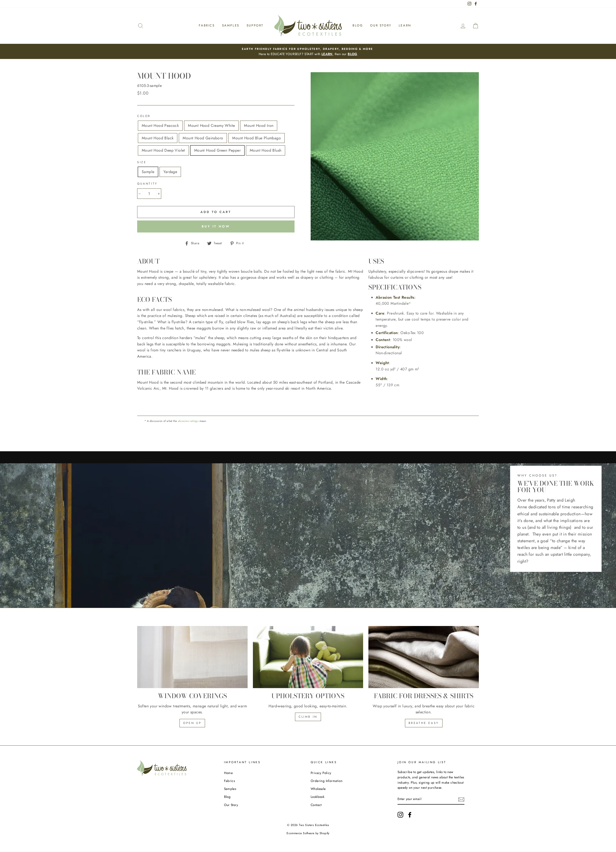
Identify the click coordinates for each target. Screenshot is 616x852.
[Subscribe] (461, 799)
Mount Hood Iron (258, 125)
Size (141, 162)
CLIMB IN (308, 717)
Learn (405, 25)
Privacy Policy (321, 772)
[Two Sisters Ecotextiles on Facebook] (410, 815)
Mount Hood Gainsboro (203, 138)
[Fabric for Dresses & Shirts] (423, 657)
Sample (148, 171)
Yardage (170, 171)
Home (228, 772)
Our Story (380, 25)
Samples (230, 25)
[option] (308, 51)
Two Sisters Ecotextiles (314, 825)
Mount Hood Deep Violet (163, 150)
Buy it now (216, 226)
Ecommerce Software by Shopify (308, 833)
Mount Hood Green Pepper (217, 150)
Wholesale (318, 788)
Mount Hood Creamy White (211, 125)
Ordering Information (326, 780)
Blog (358, 25)
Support (255, 25)
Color (144, 116)
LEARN (327, 54)
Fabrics (207, 25)
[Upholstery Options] (308, 657)
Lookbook (317, 796)
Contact (316, 804)
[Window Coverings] (192, 657)
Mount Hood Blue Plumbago (256, 138)
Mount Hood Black (157, 138)
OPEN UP (192, 723)
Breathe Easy (424, 723)
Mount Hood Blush (265, 150)
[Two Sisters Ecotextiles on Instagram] (400, 815)
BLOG (352, 54)
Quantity (147, 183)
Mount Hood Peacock (160, 125)
